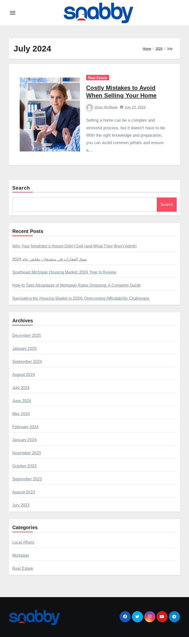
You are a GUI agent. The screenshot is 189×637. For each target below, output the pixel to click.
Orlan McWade (106, 107)
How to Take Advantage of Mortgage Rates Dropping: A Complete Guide (76, 285)
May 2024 (21, 414)
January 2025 (24, 348)
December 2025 (26, 335)
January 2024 (24, 440)
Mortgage (20, 555)
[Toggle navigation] (12, 13)
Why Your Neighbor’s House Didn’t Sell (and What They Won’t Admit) (74, 246)
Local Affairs (23, 542)
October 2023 (24, 466)
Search (21, 188)
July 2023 (21, 505)
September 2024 (27, 361)
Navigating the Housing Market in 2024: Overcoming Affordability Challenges (81, 298)
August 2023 (23, 492)
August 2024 (23, 375)
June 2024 (21, 401)
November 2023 (26, 453)
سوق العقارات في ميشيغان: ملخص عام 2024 (49, 259)
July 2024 (21, 388)
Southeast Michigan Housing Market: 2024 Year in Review (64, 272)
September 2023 (27, 479)
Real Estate (97, 78)
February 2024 (25, 427)
